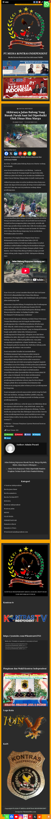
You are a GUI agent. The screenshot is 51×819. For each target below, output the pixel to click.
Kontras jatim (9, 509)
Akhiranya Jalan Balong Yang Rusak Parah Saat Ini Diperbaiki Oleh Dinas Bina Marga (26, 115)
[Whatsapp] (29, 153)
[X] (11, 153)
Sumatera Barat (10, 524)
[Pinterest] (20, 153)
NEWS (6, 512)
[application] (25, 652)
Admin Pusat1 (18, 122)
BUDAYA (7, 501)
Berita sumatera (10, 493)
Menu (7, 2)
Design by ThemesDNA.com (25, 812)
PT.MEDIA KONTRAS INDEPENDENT (25, 53)
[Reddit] (25, 153)
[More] (34, 153)
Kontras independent (26, 109)
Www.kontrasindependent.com (16, 532)
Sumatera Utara (10, 528)
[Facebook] (6, 153)
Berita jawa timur (10, 489)
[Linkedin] (16, 153)
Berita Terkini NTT (11, 497)
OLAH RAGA (8, 516)
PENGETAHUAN (10, 520)
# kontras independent (13, 485)
